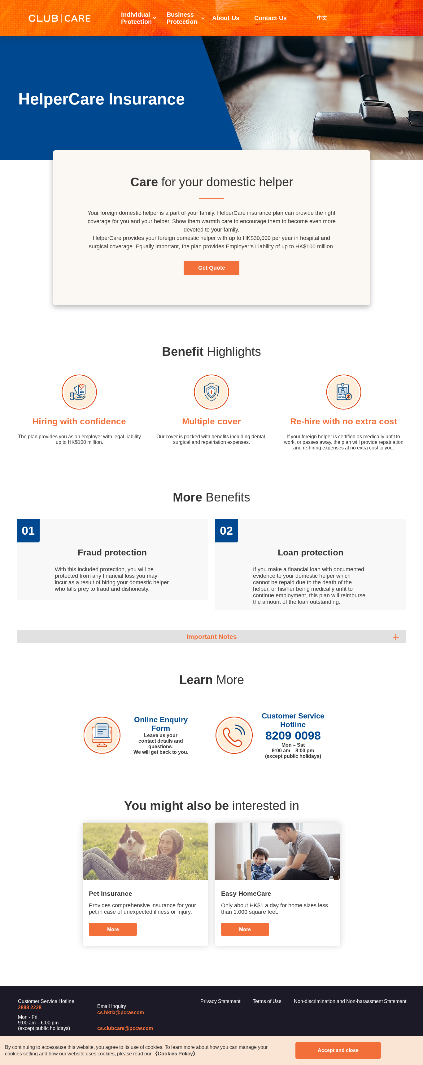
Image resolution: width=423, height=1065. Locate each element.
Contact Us (270, 18)
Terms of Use (267, 1001)
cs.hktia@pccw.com (120, 1012)
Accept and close (338, 1050)
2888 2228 (29, 1007)
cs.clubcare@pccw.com (125, 1028)
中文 (322, 17)
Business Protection (182, 18)
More (113, 929)
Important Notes (211, 636)
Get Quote (211, 268)
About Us (225, 18)
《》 (175, 1053)
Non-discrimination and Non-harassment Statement (350, 1001)
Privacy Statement (220, 1001)
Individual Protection (136, 18)
